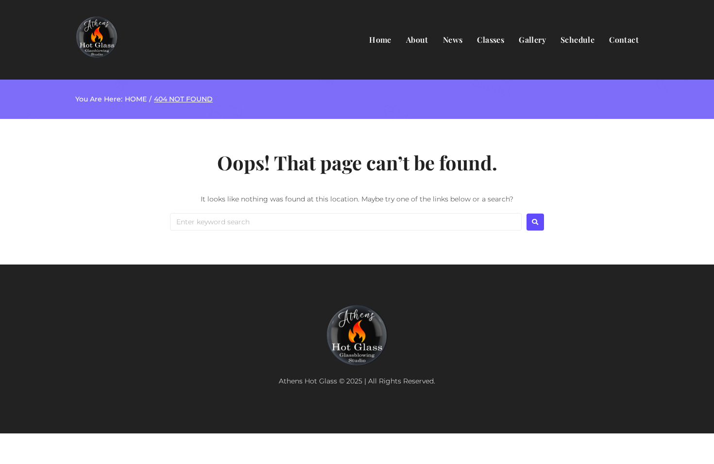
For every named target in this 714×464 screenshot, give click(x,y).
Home (136, 99)
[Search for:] (346, 222)
